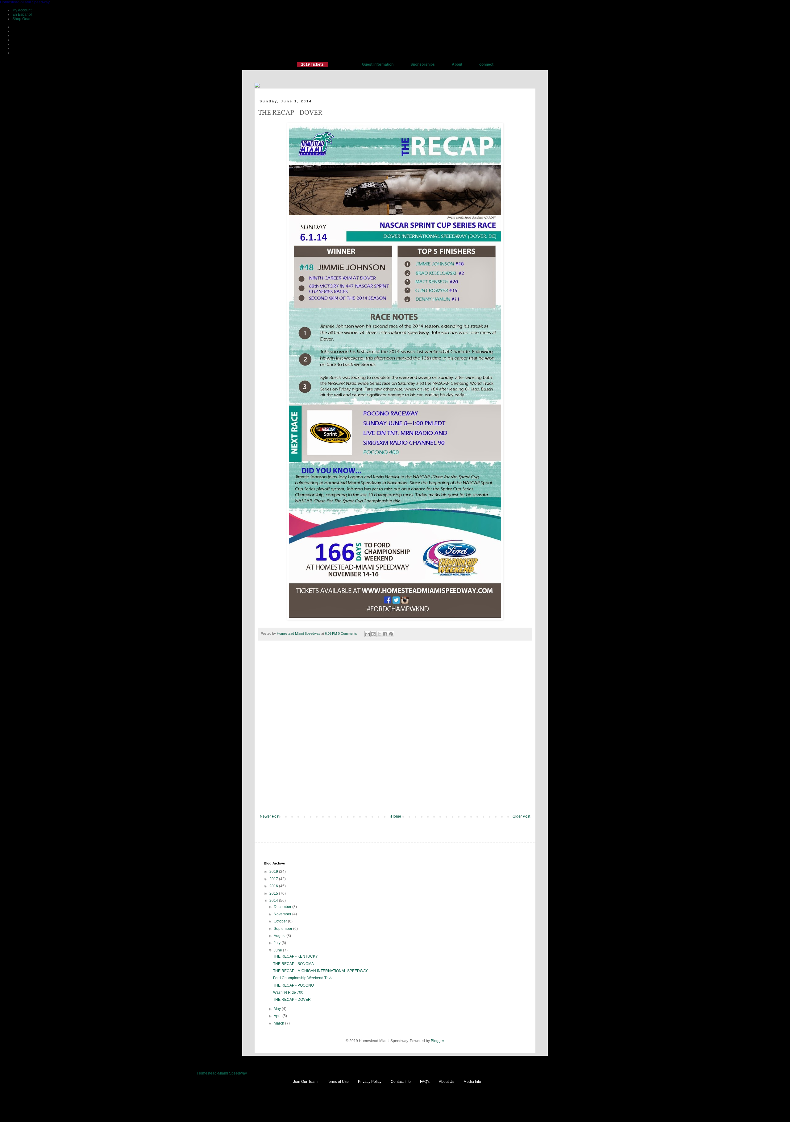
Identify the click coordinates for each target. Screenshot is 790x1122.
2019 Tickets (312, 64)
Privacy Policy (369, 1081)
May (278, 1009)
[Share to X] (379, 634)
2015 (274, 893)
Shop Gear (21, 19)
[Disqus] (395, 731)
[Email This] (367, 634)
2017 (274, 879)
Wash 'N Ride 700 (288, 992)
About (457, 64)
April (278, 1016)
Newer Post (269, 816)
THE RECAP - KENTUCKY (295, 956)
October (281, 921)
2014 (274, 900)
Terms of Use (338, 1081)
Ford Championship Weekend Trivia (303, 978)
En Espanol (22, 14)
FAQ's (425, 1081)
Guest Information (377, 64)
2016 (274, 886)
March (279, 1023)
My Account (21, 10)
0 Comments (347, 633)
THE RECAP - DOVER (292, 999)
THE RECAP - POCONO (293, 985)
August (280, 936)
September (283, 928)
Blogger (437, 1041)
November (283, 914)
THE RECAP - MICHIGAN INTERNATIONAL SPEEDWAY (320, 971)
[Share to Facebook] (385, 634)
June (278, 950)
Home (396, 816)
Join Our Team (305, 1081)
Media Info (472, 1081)
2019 (274, 871)
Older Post (521, 816)
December (283, 907)
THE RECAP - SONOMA (293, 964)
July (277, 943)
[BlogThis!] (373, 634)
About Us (446, 1081)
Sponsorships (422, 64)
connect (486, 64)
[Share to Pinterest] (391, 634)
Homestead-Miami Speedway (25, 2)
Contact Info (401, 1081)
